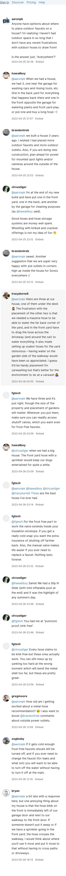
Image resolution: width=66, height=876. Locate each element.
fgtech (16, 393)
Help (42, 2)
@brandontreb (29, 715)
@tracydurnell (21, 493)
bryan (16, 791)
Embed (40, 61)
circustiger (19, 187)
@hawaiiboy (25, 211)
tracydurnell (20, 293)
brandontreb (20, 130)
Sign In (4, 2)
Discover (18, 2)
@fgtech (17, 521)
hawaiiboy (19, 73)
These (35, 493)
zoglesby (18, 738)
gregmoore (19, 696)
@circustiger (20, 450)
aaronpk (17, 19)
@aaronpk (18, 78)
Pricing (31, 2)
